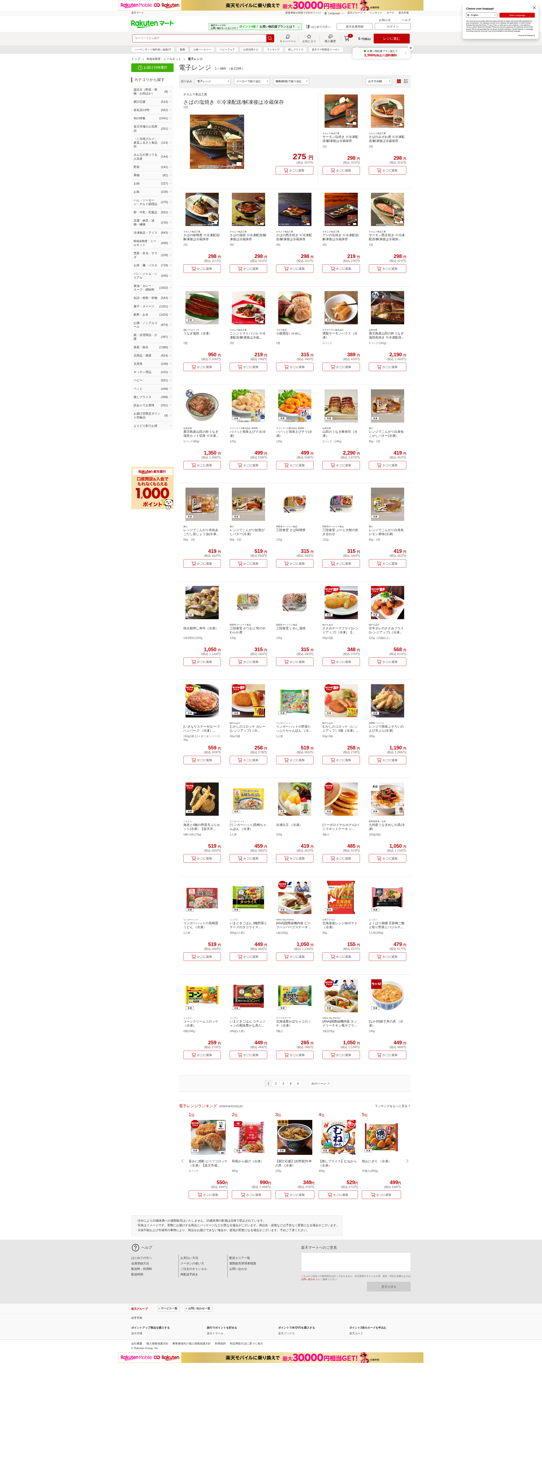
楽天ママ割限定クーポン (326, 49)
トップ (135, 59)
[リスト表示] (406, 81)
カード (390, 12)
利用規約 (220, 1343)
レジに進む (391, 38)
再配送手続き (189, 1274)
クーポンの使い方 (192, 1263)
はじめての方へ (320, 26)
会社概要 (136, 1343)
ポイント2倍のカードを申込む (368, 1327)
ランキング (273, 49)
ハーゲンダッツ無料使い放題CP (153, 49)
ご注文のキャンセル (193, 1269)
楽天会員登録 (355, 26)
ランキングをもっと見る (391, 1106)
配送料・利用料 (141, 1269)
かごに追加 (296, 170)
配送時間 (137, 1274)
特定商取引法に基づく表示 (246, 1343)
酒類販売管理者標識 (242, 1263)
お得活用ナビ (251, 49)
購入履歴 (330, 41)
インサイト (376, 12)
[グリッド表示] (398, 81)
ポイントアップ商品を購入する (150, 1327)
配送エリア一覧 (239, 1258)
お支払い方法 (189, 1258)
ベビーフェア (227, 49)
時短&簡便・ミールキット (164, 59)
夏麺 (182, 49)
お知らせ (385, 20)
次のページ (318, 1083)
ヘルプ (406, 20)
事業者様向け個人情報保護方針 (191, 1343)
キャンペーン (288, 41)
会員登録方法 (140, 1263)
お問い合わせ (238, 1269)
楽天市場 (403, 12)
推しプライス (295, 49)
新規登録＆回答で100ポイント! (303, 12)
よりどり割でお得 (145, 425)
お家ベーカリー (202, 49)
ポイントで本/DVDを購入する (296, 1327)
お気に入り (309, 41)
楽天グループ (355, 12)
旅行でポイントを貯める (222, 1327)
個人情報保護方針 (157, 1343)
